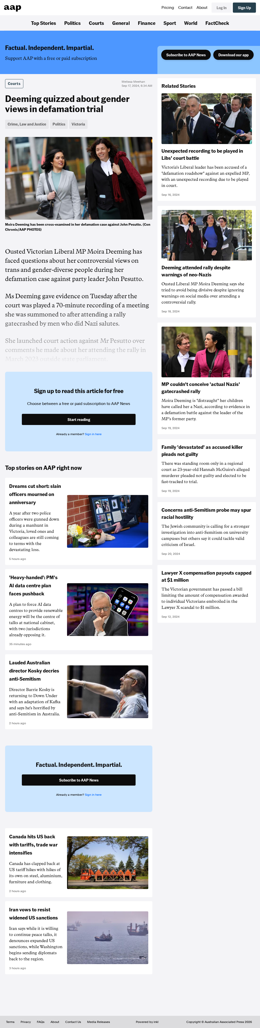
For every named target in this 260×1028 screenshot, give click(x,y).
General (121, 23)
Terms (10, 1022)
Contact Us (73, 1022)
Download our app (233, 54)
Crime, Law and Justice (27, 124)
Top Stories (43, 23)
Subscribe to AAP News (186, 54)
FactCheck (217, 23)
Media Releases (98, 1022)
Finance (146, 23)
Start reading (79, 419)
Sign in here (93, 434)
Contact (185, 7)
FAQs (40, 1022)
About (202, 7)
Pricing (167, 7)
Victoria (78, 124)
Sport (170, 23)
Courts (96, 23)
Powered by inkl (147, 1022)
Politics (72, 23)
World (190, 23)
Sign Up (244, 7)
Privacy (26, 1022)
